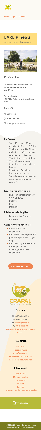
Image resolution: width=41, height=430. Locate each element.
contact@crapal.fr (21, 322)
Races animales (20, 350)
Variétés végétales (20, 353)
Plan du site (20, 373)
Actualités (20, 346)
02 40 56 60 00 (22, 326)
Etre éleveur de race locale (20, 356)
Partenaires (20, 380)
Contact (20, 383)
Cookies (20, 387)
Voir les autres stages (20, 266)
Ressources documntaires (20, 360)
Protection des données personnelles (20, 390)
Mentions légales (20, 377)
